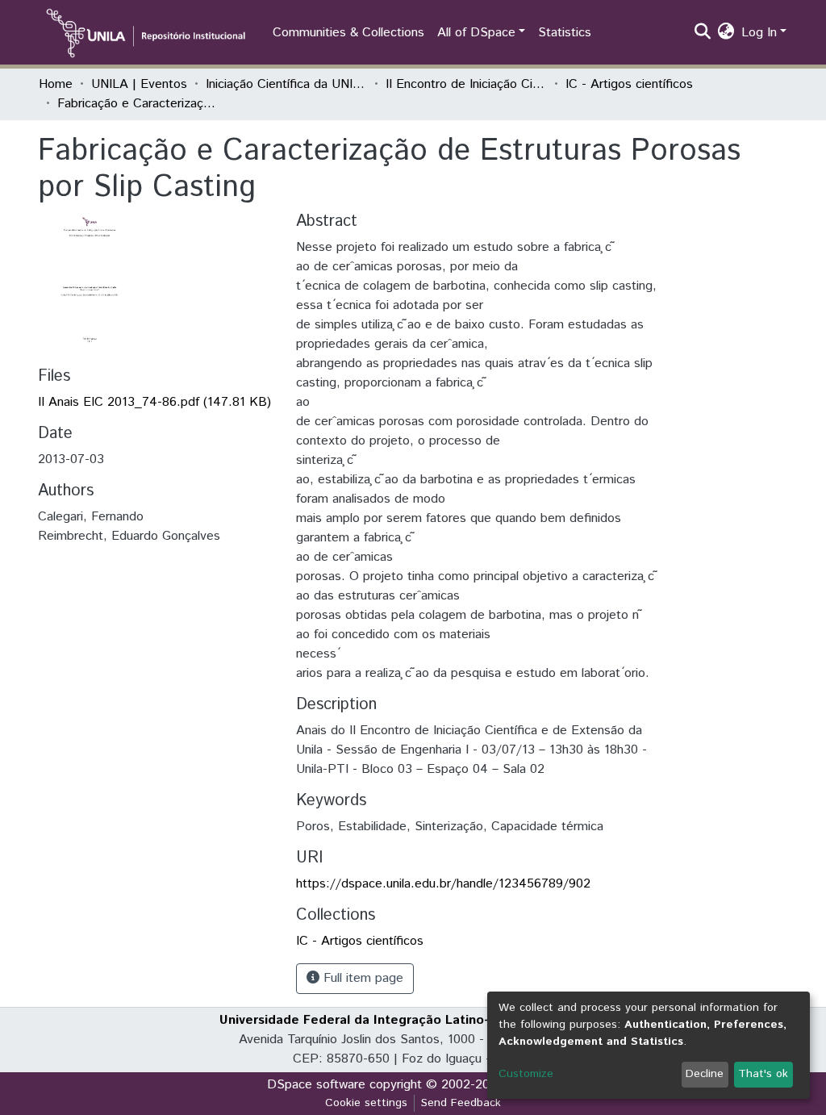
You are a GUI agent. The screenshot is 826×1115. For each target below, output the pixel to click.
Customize (526, 1074)
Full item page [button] (361, 978)
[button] (726, 33)
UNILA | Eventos (139, 84)
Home (56, 84)
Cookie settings (366, 1103)
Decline (705, 1074)
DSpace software (316, 1084)
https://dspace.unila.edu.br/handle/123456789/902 (443, 884)
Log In (759, 32)
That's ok (763, 1074)
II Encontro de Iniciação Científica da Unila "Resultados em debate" (466, 84)
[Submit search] (703, 33)
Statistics (564, 32)
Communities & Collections (348, 32)
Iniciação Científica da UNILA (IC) (286, 84)
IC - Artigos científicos (629, 84)
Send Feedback (461, 1103)
